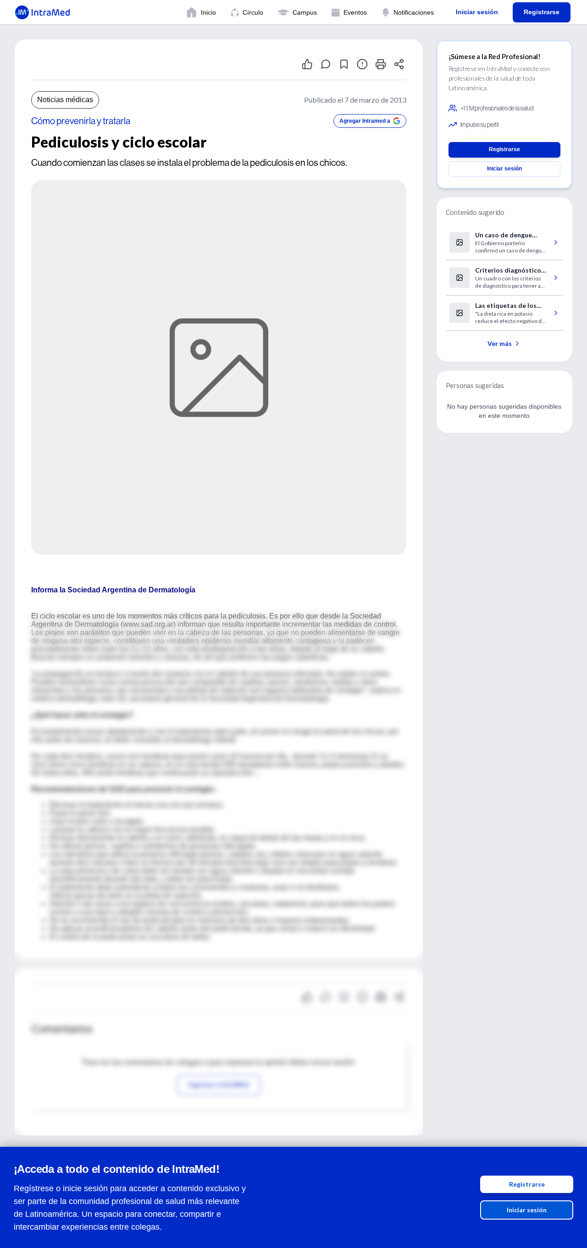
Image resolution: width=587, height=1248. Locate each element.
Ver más (499, 343)
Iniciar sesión (527, 1210)
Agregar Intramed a (364, 121)
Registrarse (527, 1184)
